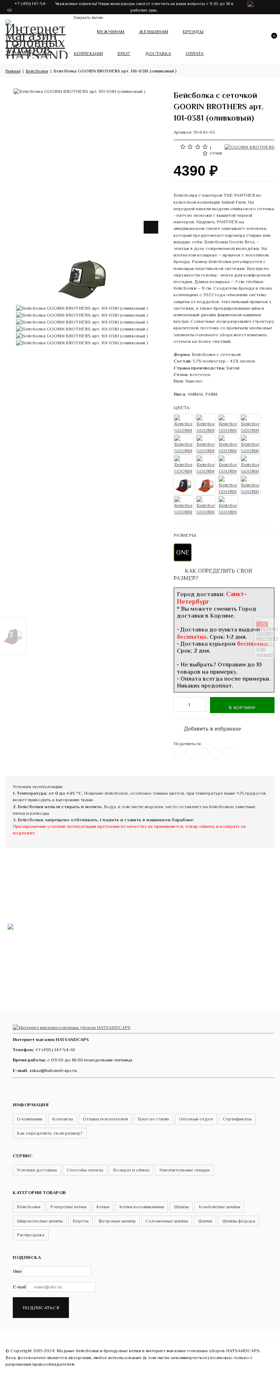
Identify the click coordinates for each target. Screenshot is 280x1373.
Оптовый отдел (196, 1119)
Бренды (193, 31)
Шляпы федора (238, 1221)
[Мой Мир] (227, 752)
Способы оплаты (85, 1170)
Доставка (158, 53)
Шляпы (181, 1206)
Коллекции (88, 53)
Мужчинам (110, 31)
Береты (81, 1221)
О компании (29, 1119)
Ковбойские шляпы (219, 1206)
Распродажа (30, 1234)
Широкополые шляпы (40, 1221)
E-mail (19, 1287)
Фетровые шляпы (117, 1221)
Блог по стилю (153, 1119)
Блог (124, 53)
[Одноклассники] (203, 752)
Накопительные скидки (184, 1170)
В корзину (242, 707)
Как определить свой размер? (50, 1133)
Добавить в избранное (209, 727)
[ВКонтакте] (179, 752)
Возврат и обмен (131, 1170)
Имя (17, 1271)
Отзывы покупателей (105, 1119)
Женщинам (153, 31)
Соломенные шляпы (166, 1221)
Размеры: (185, 535)
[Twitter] (191, 752)
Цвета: (182, 407)
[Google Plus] (215, 752)
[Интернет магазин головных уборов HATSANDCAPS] (36, 38)
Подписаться (41, 1307)
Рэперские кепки (68, 1206)
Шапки (205, 1221)
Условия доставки (37, 1170)
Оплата (194, 53)
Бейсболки (28, 1206)
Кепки (102, 1206)
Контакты (62, 1119)
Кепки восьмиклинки (141, 1206)
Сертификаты (237, 1119)
